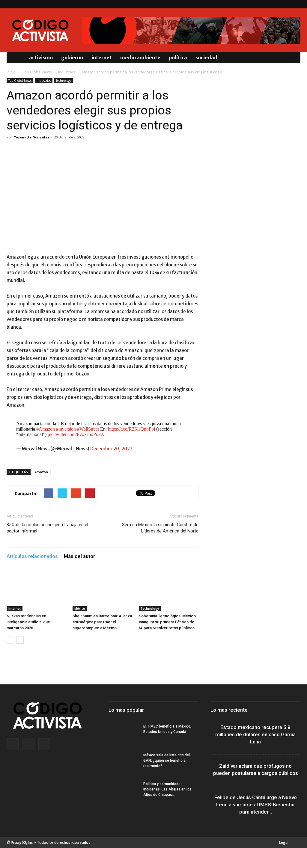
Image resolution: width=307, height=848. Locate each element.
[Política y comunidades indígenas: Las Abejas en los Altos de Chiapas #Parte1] (124, 791)
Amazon (41, 472)
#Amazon (45, 428)
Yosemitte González (31, 137)
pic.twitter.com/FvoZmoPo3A (76, 434)
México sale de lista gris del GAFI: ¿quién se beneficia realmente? (166, 760)
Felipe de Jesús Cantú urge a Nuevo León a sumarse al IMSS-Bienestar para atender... (255, 804)
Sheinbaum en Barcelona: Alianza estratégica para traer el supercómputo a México (102, 622)
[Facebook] (276, 4)
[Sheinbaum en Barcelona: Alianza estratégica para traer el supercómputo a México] (102, 590)
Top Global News (37, 72)
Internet (101, 58)
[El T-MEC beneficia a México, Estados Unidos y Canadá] (124, 734)
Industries (66, 72)
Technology (63, 81)
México (79, 608)
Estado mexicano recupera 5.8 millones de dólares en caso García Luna (255, 734)
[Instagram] (286, 4)
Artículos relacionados (32, 556)
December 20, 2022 (111, 449)
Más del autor (79, 556)
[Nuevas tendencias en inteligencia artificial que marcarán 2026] (36, 590)
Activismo (41, 58)
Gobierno (72, 58)
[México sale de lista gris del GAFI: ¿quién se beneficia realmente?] (124, 762)
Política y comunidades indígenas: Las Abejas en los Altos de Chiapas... (167, 789)
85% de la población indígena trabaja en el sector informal (47, 528)
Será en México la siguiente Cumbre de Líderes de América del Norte (160, 528)
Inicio (11, 72)
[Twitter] (295, 4)
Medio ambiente (140, 58)
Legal (283, 842)
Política (178, 58)
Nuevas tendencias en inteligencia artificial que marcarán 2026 (28, 622)
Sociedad (206, 58)
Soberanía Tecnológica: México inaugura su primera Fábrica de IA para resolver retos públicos (167, 622)
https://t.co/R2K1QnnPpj (131, 428)
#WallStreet (88, 428)
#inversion (66, 428)
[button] (293, 57)
